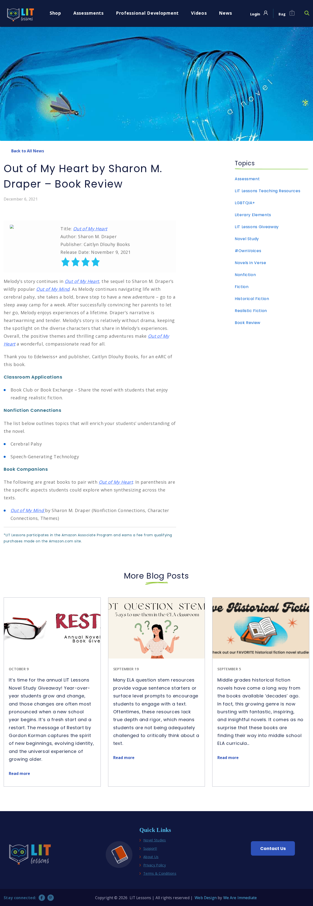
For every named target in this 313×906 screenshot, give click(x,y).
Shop (55, 13)
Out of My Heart (90, 229)
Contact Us (273, 848)
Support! (150, 849)
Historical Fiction (252, 299)
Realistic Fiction (251, 310)
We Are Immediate (240, 897)
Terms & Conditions (159, 874)
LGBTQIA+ (245, 203)
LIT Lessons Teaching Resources (267, 191)
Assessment (247, 179)
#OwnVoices (248, 251)
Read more (19, 773)
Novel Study (247, 239)
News (225, 13)
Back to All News (27, 151)
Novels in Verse (250, 263)
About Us (150, 857)
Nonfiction (245, 275)
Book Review (247, 322)
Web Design (206, 897)
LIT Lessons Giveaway (257, 227)
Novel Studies (154, 840)
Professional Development (147, 13)
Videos (199, 13)
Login (255, 14)
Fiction (241, 287)
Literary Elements (253, 215)
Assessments (88, 13)
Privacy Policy (154, 865)
